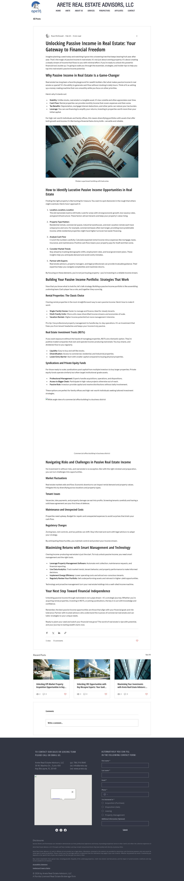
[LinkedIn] (56, 830)
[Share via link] (65, 633)
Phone (104, 790)
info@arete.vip (80, 765)
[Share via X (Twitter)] (53, 633)
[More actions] (136, 35)
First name (106, 760)
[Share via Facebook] (47, 633)
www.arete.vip (80, 768)
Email (104, 780)
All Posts (37, 18)
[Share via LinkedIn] (59, 633)
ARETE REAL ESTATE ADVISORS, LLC (95, 5)
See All (148, 655)
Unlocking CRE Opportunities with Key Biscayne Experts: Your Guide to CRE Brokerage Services (91, 686)
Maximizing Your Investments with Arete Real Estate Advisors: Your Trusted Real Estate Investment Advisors (131, 686)
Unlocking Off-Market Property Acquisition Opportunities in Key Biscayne (50, 686)
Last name (106, 770)
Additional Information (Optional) (113, 819)
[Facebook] (65, 830)
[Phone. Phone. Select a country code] (105, 794)
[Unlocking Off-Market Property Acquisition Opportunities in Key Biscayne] (51, 669)
